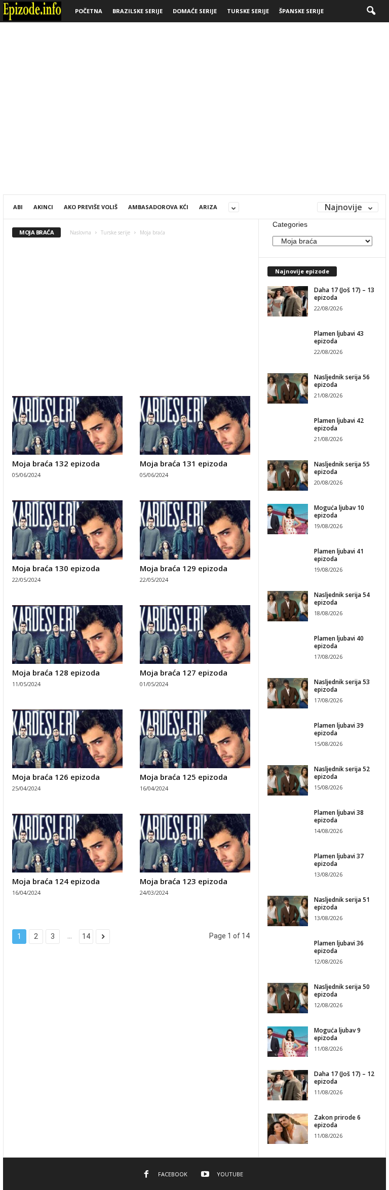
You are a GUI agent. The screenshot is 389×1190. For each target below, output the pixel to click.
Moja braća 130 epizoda (56, 568)
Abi (18, 207)
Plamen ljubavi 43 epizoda (339, 337)
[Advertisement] (194, 108)
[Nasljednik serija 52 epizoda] (287, 780)
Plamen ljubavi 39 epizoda (339, 729)
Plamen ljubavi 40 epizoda (339, 642)
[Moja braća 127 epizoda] (195, 634)
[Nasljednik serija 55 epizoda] (287, 475)
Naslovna (80, 232)
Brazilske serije (137, 11)
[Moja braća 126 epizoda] (67, 738)
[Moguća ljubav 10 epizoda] (287, 519)
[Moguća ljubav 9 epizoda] (287, 1041)
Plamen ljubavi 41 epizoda (339, 555)
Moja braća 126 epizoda (56, 777)
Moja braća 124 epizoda (56, 881)
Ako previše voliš (91, 207)
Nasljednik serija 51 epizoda (342, 903)
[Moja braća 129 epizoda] (195, 529)
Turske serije (248, 11)
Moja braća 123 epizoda (183, 881)
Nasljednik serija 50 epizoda (342, 990)
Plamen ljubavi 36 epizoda (339, 947)
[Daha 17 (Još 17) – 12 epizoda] (287, 1085)
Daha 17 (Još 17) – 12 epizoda (344, 1077)
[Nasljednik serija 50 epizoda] (287, 998)
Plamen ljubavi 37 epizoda (339, 860)
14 (86, 936)
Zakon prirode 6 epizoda (337, 1121)
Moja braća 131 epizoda (183, 463)
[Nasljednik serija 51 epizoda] (287, 911)
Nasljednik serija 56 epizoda (342, 381)
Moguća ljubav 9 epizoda (337, 1034)
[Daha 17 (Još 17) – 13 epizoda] (287, 301)
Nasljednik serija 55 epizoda (342, 468)
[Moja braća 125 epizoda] (195, 738)
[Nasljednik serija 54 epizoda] (287, 606)
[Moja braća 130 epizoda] (67, 529)
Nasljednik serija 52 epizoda (342, 773)
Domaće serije (195, 11)
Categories (290, 224)
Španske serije (301, 11)
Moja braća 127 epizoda (183, 672)
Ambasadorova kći (158, 207)
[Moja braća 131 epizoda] (195, 425)
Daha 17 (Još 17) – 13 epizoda (344, 294)
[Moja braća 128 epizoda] (67, 634)
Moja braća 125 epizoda (183, 777)
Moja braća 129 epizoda (183, 568)
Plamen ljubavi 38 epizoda (339, 816)
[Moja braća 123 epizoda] (195, 843)
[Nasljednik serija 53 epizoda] (287, 693)
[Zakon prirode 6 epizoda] (287, 1129)
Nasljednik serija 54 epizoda (342, 598)
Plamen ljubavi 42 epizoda (339, 424)
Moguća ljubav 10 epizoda (339, 511)
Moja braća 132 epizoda (56, 463)
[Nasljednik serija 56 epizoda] (287, 388)
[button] (371, 11)
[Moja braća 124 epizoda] (67, 843)
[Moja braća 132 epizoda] (67, 425)
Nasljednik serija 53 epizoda (342, 686)
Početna (88, 11)
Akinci (43, 207)
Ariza (208, 207)
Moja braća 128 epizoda (56, 672)
